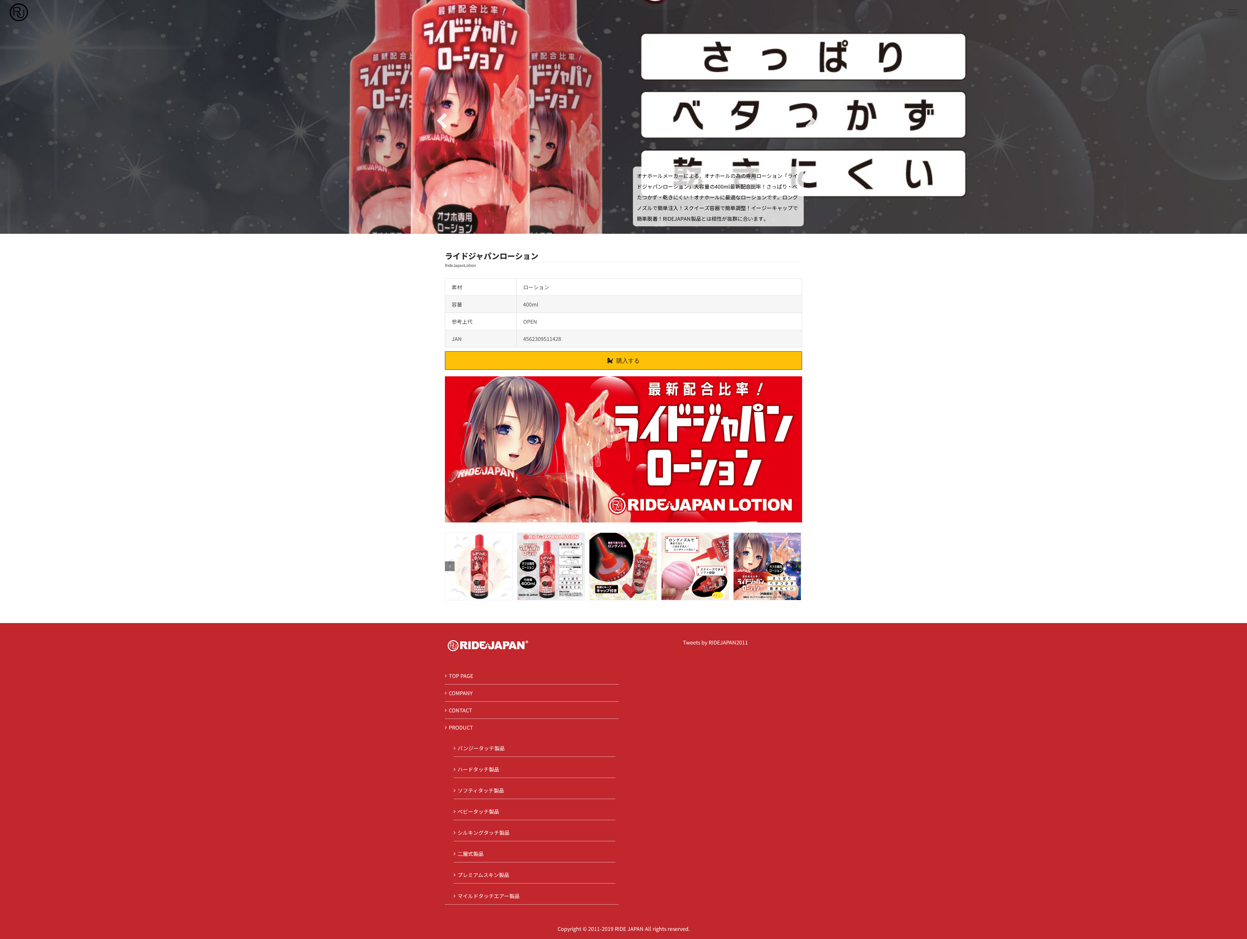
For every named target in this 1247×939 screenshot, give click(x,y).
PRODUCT (461, 727)
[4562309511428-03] (695, 566)
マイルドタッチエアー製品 (489, 896)
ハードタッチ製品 (478, 769)
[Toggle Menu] (1232, 12)
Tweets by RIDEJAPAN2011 (715, 642)
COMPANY (461, 693)
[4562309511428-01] (551, 566)
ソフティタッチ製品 (481, 790)
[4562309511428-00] (478, 566)
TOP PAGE (461, 676)
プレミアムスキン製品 (483, 875)
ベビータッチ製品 (478, 811)
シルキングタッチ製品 (484, 832)
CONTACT (460, 710)
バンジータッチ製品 (481, 748)
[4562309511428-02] (623, 566)
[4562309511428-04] (767, 566)
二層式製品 (471, 854)
